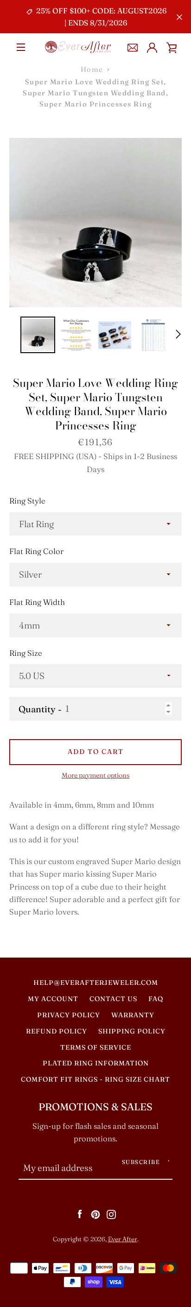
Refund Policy (56, 1031)
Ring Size (25, 653)
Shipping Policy (132, 1031)
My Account (53, 999)
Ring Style (27, 500)
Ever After (122, 1239)
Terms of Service (95, 1047)
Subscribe (141, 1161)
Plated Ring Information (96, 1063)
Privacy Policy (68, 1015)
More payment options (95, 775)
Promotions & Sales (95, 1107)
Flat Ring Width (37, 602)
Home (92, 69)
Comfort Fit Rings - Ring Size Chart (95, 1079)
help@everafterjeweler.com (95, 982)
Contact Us (113, 999)
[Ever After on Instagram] (111, 1213)
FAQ (155, 999)
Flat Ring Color (36, 551)
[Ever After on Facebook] (79, 1213)
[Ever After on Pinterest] (95, 1213)
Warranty (132, 1015)
